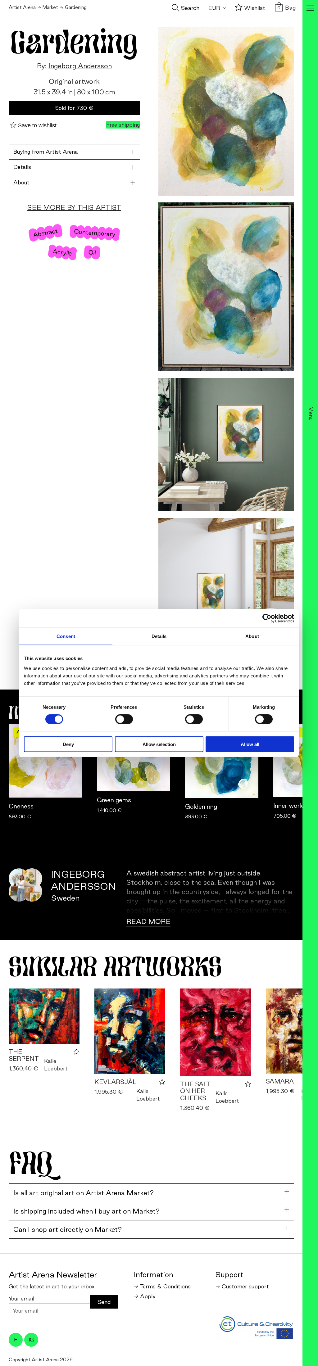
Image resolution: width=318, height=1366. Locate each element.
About (21, 182)
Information (153, 1274)
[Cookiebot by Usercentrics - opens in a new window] (267, 618)
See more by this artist (74, 207)
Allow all (250, 744)
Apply (148, 1296)
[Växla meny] (310, 8)
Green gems (114, 800)
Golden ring (201, 806)
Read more (148, 921)
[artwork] (44, 1016)
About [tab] (252, 636)
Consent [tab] (66, 636)
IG (31, 1339)
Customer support (245, 1286)
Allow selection (159, 744)
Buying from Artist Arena (45, 152)
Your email (21, 1298)
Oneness (21, 806)
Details (22, 167)
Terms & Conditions (165, 1286)
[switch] (124, 719)
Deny (68, 744)
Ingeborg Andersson (80, 66)
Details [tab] (159, 636)
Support (229, 1274)
